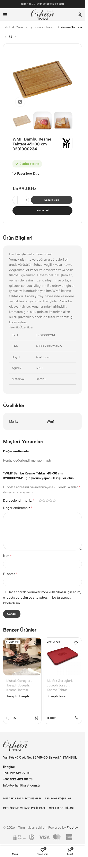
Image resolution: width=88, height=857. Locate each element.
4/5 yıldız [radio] (50, 500)
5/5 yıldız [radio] (54, 500)
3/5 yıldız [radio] (47, 500)
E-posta (10, 574)
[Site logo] (42, 14)
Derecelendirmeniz (18, 500)
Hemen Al (43, 210)
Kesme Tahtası (71, 27)
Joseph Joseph (45, 27)
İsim (7, 556)
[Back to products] (10, 36)
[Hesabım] (80, 14)
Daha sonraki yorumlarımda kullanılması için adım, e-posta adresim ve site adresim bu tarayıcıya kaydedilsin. (42, 597)
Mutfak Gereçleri (17, 27)
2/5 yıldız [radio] (43, 500)
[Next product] (15, 36)
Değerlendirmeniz (18, 508)
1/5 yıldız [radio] (40, 500)
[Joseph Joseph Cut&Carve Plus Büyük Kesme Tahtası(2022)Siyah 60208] (22, 657)
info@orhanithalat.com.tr (21, 785)
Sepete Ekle (51, 199)
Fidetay (72, 827)
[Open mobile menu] (5, 14)
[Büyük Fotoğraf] (20, 101)
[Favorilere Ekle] (35, 643)
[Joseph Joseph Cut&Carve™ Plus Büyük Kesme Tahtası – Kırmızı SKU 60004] (63, 657)
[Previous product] (5, 36)
